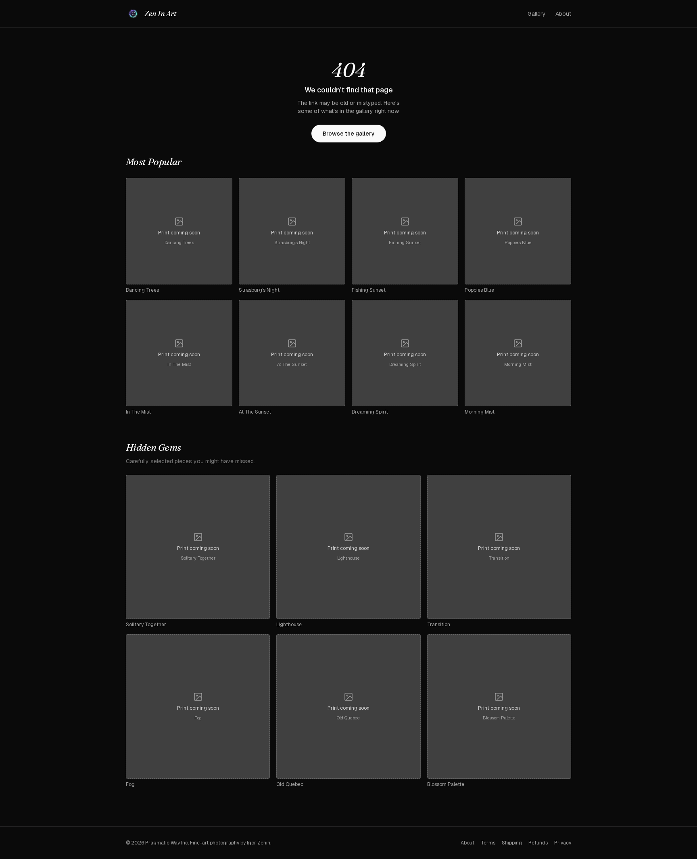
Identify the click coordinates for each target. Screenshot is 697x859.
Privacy (562, 843)
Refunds (538, 843)
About (563, 13)
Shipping (512, 843)
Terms (488, 843)
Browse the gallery (349, 133)
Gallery (537, 13)
